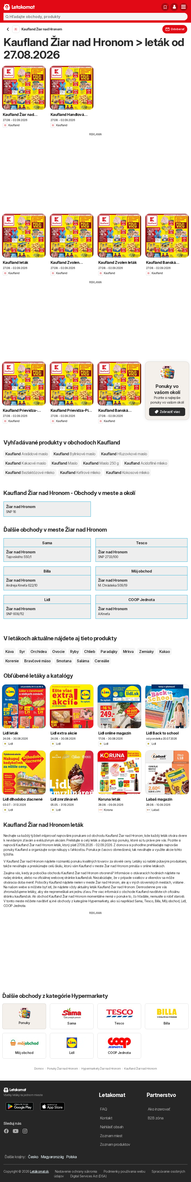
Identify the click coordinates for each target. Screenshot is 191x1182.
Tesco (148, 901)
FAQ (103, 1109)
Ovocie (58, 651)
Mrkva (128, 651)
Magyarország (52, 1156)
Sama (139, 901)
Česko (33, 1156)
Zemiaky (146, 651)
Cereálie (102, 661)
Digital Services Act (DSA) (88, 1176)
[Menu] (184, 7)
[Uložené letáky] (165, 7)
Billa (157, 901)
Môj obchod (171, 901)
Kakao (164, 651)
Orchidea (39, 651)
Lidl (183, 901)
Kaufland (26, 453)
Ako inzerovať (159, 1109)
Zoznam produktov (115, 1144)
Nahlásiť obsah (111, 1127)
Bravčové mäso (37, 661)
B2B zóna (156, 1118)
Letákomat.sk (39, 1171)
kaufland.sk (84, 878)
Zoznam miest (111, 1135)
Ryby (74, 651)
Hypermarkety (98, 901)
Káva (9, 651)
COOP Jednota (14, 906)
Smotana (63, 661)
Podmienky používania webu (124, 1171)
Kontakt (106, 1118)
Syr (22, 651)
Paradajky (109, 651)
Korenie (12, 661)
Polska (71, 1156)
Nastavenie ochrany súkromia (76, 1171)
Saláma (83, 661)
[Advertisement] (95, 171)
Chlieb (89, 651)
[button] (174, 7)
